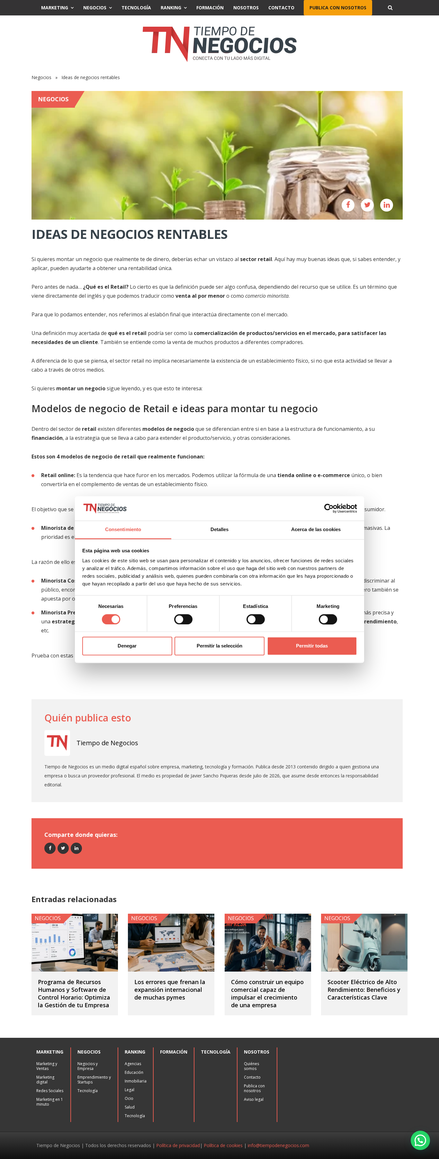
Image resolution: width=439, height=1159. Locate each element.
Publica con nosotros (337, 8)
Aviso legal (254, 1099)
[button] (420, 1140)
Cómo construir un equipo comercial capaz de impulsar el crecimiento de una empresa (267, 993)
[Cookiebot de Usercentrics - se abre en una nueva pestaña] (329, 508)
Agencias (133, 1063)
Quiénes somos (251, 1066)
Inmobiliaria (136, 1081)
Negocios (94, 8)
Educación (134, 1072)
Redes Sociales (49, 1090)
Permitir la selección (219, 646)
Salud (130, 1107)
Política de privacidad (178, 1145)
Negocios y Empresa (87, 1066)
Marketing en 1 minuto (49, 1102)
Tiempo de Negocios (107, 742)
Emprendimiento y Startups (94, 1079)
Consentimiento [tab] (123, 529)
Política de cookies (223, 1145)
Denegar (127, 646)
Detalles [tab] (220, 529)
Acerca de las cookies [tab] (316, 529)
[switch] (183, 619)
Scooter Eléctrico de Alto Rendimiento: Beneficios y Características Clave (363, 989)
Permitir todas (312, 646)
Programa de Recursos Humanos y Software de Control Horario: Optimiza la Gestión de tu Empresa (74, 993)
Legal (129, 1089)
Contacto (281, 8)
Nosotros (246, 8)
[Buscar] (390, 7)
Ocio (129, 1098)
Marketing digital (45, 1079)
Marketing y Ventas (46, 1066)
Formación (210, 8)
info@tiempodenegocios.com (278, 1145)
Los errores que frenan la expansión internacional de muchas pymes (169, 989)
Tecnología (136, 8)
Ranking (171, 8)
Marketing (54, 8)
